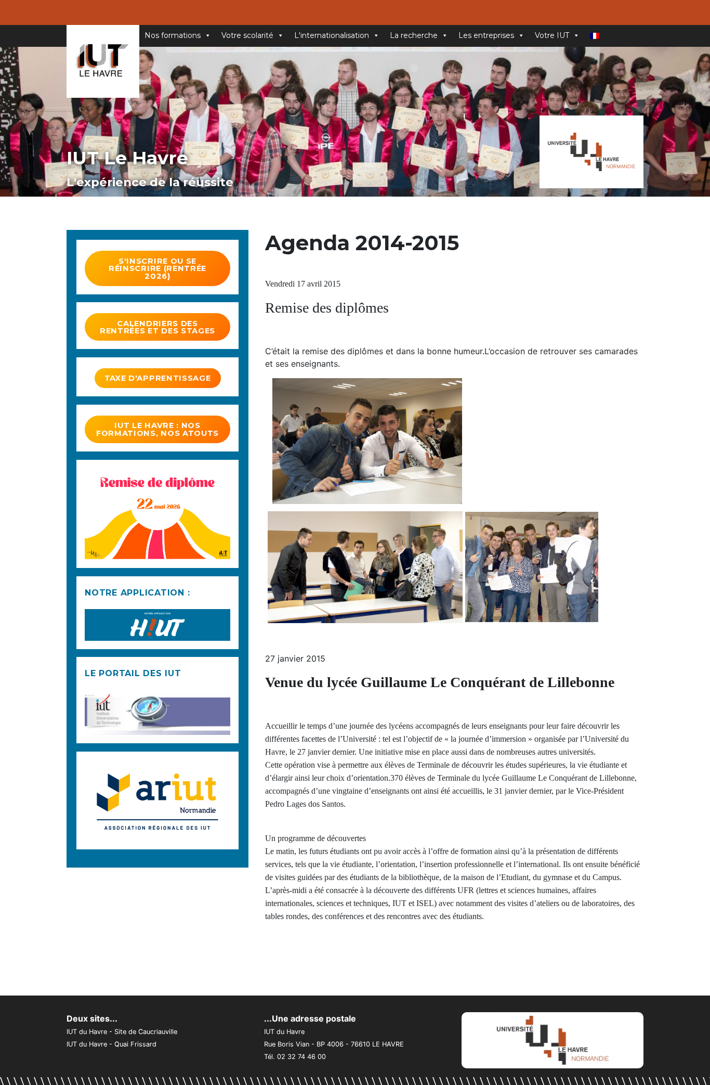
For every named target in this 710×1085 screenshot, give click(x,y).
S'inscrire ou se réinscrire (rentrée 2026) (157, 268)
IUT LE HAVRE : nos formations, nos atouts (157, 429)
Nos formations (172, 35)
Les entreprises (486, 35)
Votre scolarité (247, 35)
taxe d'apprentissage (157, 378)
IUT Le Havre (127, 158)
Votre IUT (552, 35)
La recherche (414, 35)
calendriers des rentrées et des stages (157, 327)
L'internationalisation (331, 35)
